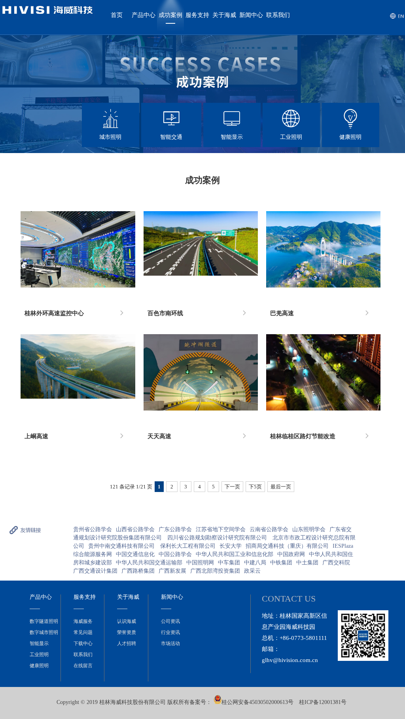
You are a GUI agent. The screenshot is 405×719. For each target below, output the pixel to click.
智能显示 (39, 643)
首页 (117, 14)
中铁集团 (281, 563)
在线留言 (83, 665)
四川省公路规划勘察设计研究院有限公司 (218, 538)
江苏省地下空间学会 (221, 529)
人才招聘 (126, 643)
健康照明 (39, 665)
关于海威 (224, 14)
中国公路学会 (175, 554)
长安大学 (231, 546)
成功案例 (170, 14)
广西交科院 (336, 563)
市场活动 (170, 643)
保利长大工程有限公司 (188, 546)
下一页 (232, 487)
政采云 (252, 571)
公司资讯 (170, 621)
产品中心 (143, 14)
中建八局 (255, 563)
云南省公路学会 (269, 529)
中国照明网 (200, 563)
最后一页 (281, 487)
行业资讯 (170, 632)
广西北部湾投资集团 (215, 571)
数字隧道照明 (44, 621)
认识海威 (126, 621)
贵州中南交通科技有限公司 (122, 546)
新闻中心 (251, 14)
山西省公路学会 (135, 529)
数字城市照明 (44, 632)
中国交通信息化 (135, 554)
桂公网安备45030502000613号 (257, 702)
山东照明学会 (309, 529)
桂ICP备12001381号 (322, 702)
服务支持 (197, 14)
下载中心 (83, 643)
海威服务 (83, 621)
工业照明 (39, 654)
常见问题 (83, 632)
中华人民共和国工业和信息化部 (234, 554)
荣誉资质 (126, 632)
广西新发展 (172, 571)
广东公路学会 (175, 529)
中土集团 (307, 563)
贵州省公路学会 (92, 529)
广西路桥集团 (138, 571)
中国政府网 (291, 554)
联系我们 (278, 14)
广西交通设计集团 (95, 571)
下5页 (255, 487)
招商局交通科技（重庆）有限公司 (287, 546)
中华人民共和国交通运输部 (149, 563)
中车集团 (229, 563)
